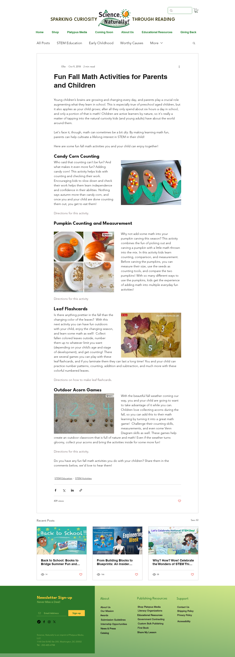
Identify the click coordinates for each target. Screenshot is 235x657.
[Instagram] (49, 621)
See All (194, 520)
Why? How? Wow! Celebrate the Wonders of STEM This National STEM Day (173, 562)
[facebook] (44, 621)
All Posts (43, 43)
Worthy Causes (131, 43)
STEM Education (69, 43)
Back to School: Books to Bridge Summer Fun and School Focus (59, 562)
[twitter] (54, 621)
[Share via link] (80, 490)
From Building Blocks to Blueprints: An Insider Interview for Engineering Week (115, 562)
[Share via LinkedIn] (72, 490)
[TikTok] (39, 621)
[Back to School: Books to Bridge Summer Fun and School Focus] (62, 540)
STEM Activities (83, 478)
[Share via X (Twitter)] (64, 490)
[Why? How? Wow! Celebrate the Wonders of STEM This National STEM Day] (173, 540)
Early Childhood (101, 43)
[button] (196, 10)
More (154, 43)
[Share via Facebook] (55, 490)
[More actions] (179, 66)
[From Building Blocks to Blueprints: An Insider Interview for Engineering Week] (117, 540)
